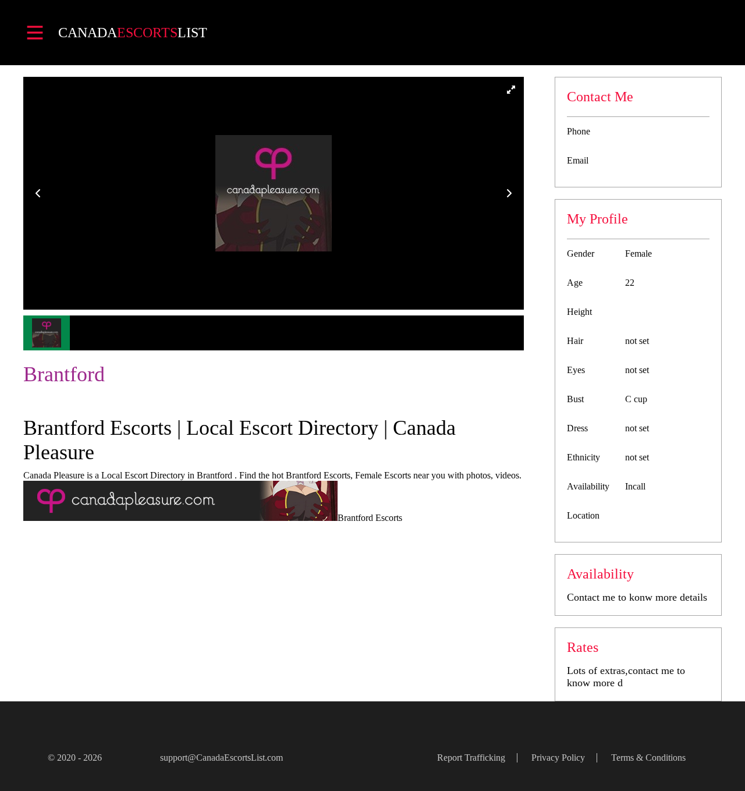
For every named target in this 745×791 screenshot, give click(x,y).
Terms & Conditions (648, 757)
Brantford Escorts (370, 518)
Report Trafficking (471, 757)
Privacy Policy (558, 757)
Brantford (64, 374)
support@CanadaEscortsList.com (221, 757)
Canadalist (132, 32)
